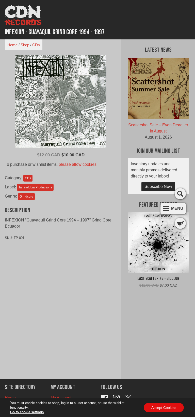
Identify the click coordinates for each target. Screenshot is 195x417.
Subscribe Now (158, 186)
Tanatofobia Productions (35, 187)
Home (12, 45)
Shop (25, 45)
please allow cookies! (78, 164)
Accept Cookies (163, 408)
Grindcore (26, 196)
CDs (36, 45)
